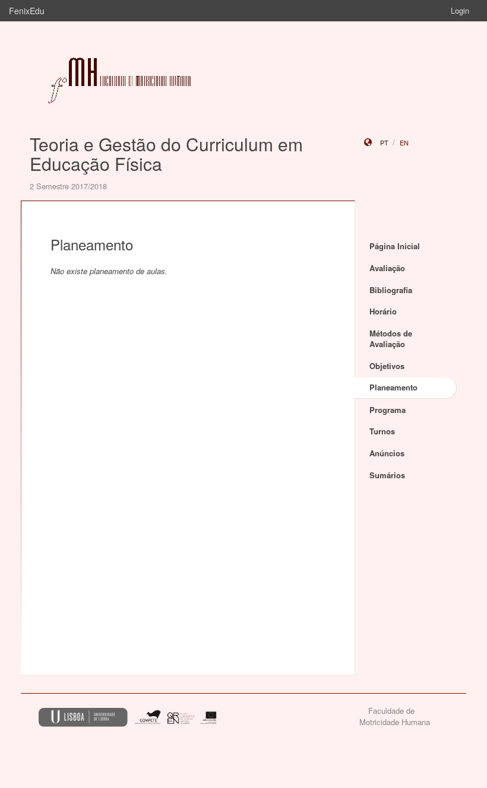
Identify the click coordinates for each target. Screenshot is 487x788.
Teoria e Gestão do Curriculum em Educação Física (166, 153)
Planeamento (393, 387)
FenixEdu (27, 11)
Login (460, 10)
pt (384, 142)
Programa (387, 409)
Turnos (382, 431)
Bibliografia (390, 290)
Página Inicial (394, 246)
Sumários (387, 475)
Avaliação (387, 268)
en (404, 142)
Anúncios (386, 453)
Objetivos (386, 365)
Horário (383, 311)
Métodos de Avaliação (390, 339)
